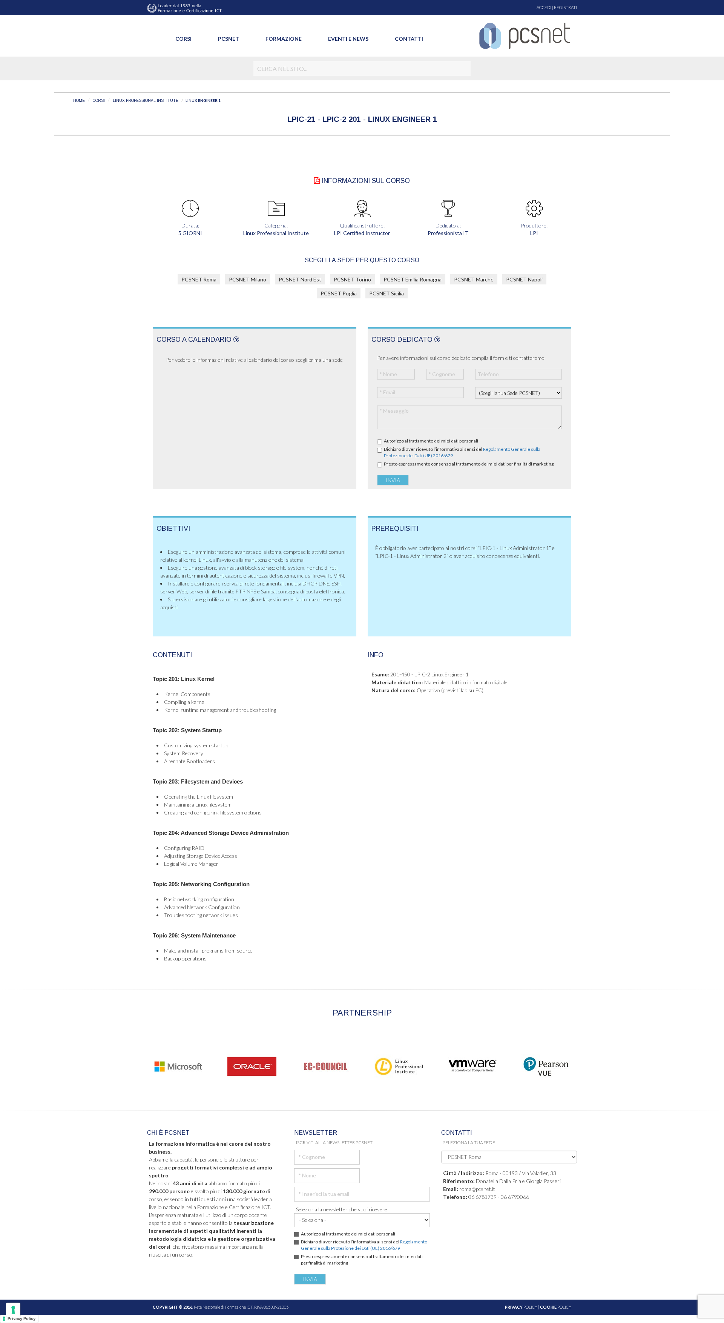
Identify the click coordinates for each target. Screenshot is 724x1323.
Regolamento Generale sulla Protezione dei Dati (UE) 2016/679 (364, 1245)
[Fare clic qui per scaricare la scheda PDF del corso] (317, 180)
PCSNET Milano (247, 279)
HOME (79, 100)
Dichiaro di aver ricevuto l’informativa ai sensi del (462, 452)
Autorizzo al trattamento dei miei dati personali (431, 441)
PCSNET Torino (352, 279)
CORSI (99, 100)
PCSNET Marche (474, 279)
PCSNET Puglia (339, 293)
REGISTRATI (565, 7)
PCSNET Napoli (524, 279)
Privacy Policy (21, 1318)
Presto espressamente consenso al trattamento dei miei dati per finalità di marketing (469, 464)
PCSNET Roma (198, 279)
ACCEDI (544, 7)
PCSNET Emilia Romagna (412, 279)
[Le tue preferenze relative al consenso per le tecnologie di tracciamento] (13, 1310)
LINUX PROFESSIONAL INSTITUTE (145, 100)
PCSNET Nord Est (300, 279)
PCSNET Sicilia (386, 293)
